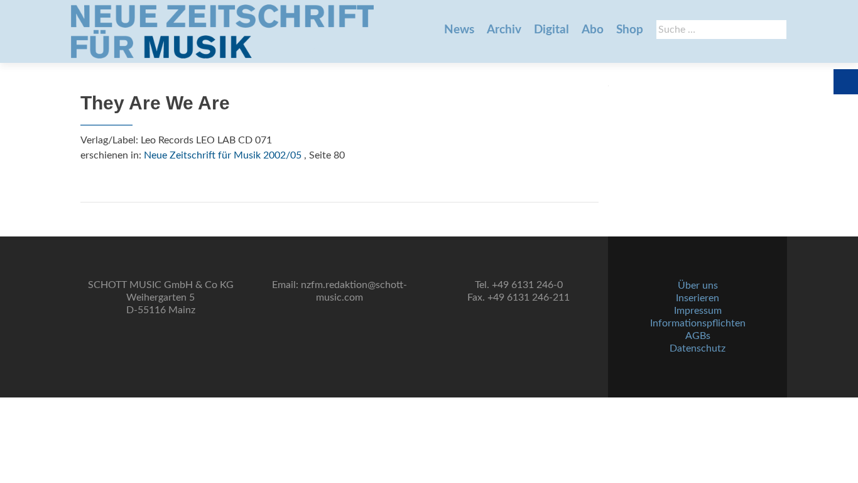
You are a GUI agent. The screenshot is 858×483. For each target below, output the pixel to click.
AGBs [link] (697, 336)
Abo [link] (593, 30)
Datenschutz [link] (697, 348)
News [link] (459, 30)
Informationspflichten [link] (698, 323)
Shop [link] (629, 30)
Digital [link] (551, 30)
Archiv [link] (504, 30)
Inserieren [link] (697, 298)
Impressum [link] (698, 311)
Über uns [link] (698, 285)
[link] (222, 31)
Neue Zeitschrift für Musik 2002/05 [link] (222, 155)
